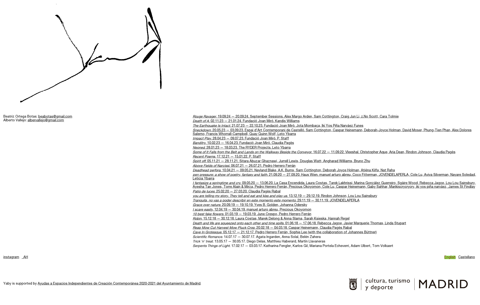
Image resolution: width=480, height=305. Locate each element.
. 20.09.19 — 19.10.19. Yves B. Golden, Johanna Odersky (250, 205)
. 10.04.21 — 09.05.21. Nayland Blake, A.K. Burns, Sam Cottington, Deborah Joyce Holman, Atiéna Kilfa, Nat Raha (294, 170)
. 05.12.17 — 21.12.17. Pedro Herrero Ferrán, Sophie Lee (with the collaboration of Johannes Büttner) (285, 232)
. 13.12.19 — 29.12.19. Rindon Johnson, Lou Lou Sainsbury (285, 196)
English (450, 257)
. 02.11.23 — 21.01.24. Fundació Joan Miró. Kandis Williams (246, 121)
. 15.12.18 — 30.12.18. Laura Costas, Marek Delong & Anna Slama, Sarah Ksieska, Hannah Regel (271, 219)
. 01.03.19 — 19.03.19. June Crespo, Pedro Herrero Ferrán (252, 214)
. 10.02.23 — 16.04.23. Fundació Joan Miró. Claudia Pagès (243, 143)
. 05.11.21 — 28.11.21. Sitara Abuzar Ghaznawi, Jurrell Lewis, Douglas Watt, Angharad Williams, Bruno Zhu (281, 161)
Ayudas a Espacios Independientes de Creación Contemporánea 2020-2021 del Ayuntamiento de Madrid (119, 284)
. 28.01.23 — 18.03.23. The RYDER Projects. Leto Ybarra (242, 148)
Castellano (466, 257)
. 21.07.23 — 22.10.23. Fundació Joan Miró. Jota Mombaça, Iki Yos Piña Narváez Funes (278, 126)
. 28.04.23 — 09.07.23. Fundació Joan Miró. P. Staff (241, 138)
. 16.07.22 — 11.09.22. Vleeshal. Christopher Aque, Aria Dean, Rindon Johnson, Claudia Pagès (324, 152)
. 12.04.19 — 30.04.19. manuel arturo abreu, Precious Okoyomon (252, 210)
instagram (11, 257)
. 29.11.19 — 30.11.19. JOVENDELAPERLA (276, 200)
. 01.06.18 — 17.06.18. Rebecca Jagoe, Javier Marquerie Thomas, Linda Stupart (299, 223)
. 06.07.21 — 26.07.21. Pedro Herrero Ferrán (244, 166)
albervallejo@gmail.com (46, 120)
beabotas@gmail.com (55, 117)
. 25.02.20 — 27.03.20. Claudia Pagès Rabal (236, 191)
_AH (25, 257)
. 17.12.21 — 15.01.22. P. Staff (227, 157)
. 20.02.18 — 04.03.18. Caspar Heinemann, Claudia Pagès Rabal (272, 228)
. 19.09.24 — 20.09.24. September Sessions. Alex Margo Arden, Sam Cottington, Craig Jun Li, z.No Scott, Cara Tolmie (296, 117)
